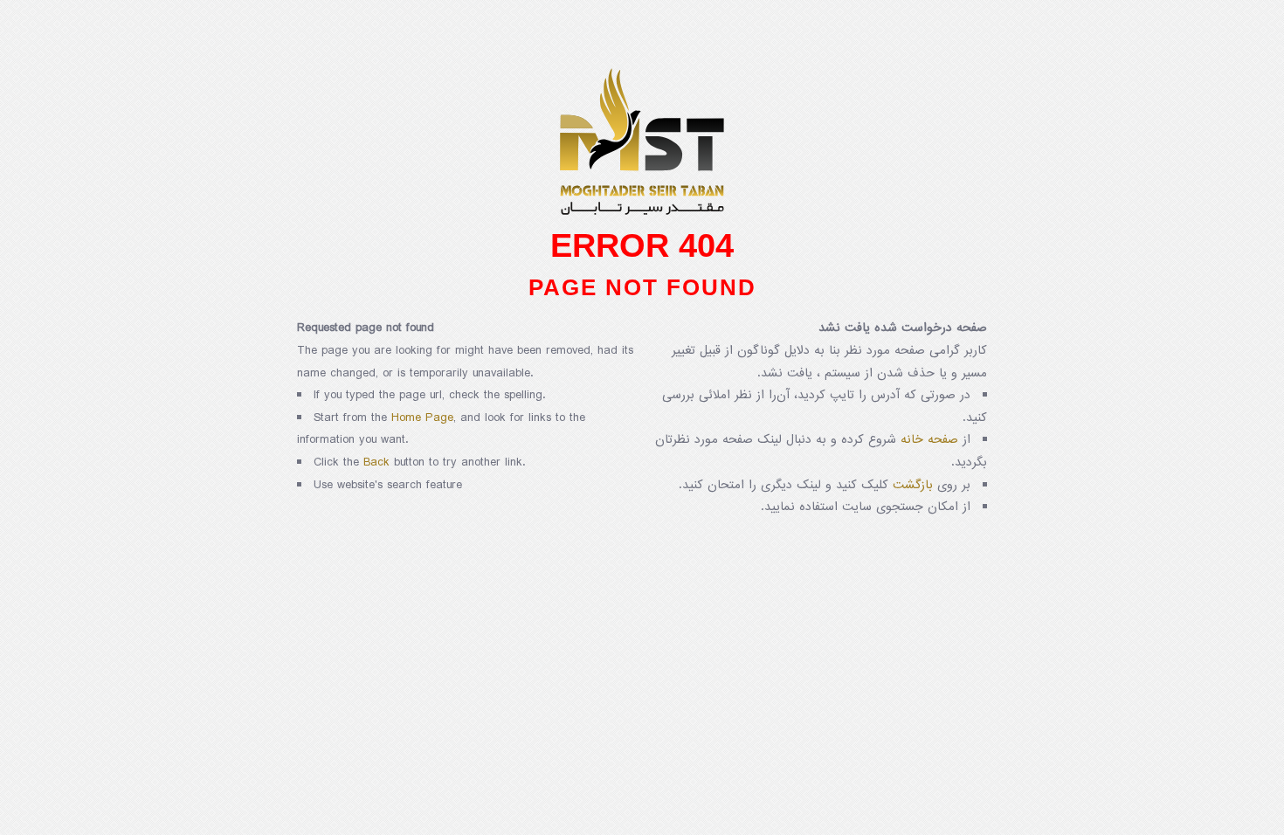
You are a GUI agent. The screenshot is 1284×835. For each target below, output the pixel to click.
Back (376, 462)
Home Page (422, 418)
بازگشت (913, 485)
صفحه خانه (929, 440)
